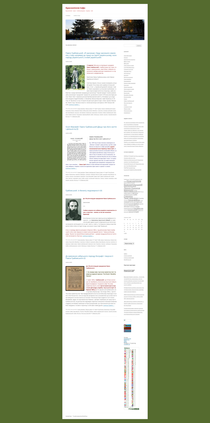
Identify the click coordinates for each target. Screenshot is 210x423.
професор (138, 208)
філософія (126, 212)
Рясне (142, 191)
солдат (86, 178)
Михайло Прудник (128, 95)
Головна (68, 15)
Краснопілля (134, 181)
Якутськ (68, 116)
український (132, 210)
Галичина (100, 110)
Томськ (102, 178)
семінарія (75, 178)
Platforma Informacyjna (129, 160)
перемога (132, 206)
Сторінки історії (128, 107)
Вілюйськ (95, 110)
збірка (97, 242)
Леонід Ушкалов (128, 87)
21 (136, 227)
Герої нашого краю (129, 65)
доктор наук (133, 202)
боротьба (71, 242)
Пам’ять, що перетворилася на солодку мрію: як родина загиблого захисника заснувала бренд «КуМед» (134, 138)
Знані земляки (81, 108)
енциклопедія (128, 204)
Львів (72, 244)
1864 (99, 240)
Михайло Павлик (88, 311)
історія (136, 212)
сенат (79, 178)
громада (88, 174)
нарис (75, 244)
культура (126, 205)
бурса (72, 110)
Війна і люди (127, 61)
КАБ (141, 179)
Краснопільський (133, 184)
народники (95, 112)
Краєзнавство (127, 81)
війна (137, 200)
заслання (105, 174)
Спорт (125, 105)
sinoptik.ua (127, 344)
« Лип (125, 233)
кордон (141, 204)
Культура (126, 85)
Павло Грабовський (108, 112)
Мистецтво (126, 93)
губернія (93, 174)
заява (71, 311)
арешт (99, 108)
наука (137, 205)
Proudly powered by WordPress (80, 416)
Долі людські (127, 73)
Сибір (91, 114)
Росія (138, 191)
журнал (67, 311)
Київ (125, 181)
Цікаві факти (127, 112)
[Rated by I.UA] (127, 321)
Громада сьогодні (128, 69)
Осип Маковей (89, 176)
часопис (106, 114)
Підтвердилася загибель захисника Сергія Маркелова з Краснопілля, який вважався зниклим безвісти (134, 289)
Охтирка (100, 112)
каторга (71, 176)
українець (111, 178)
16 (141, 225)
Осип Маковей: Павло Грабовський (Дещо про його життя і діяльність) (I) (91, 128)
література (88, 112)
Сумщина (128, 196)
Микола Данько (128, 91)
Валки (81, 110)
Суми (135, 194)
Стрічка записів (128, 255)
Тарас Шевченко (131, 198)
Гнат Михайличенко (129, 67)
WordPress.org (127, 259)
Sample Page (77, 15)
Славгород (134, 193)
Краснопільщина (130, 186)
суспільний (91, 178)
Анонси (126, 57)
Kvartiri (125, 170)
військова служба (87, 110)
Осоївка (135, 190)
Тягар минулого (128, 110)
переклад (90, 244)
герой (141, 200)
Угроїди (141, 198)
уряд (115, 178)
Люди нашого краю (129, 89)
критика (113, 242)
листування (82, 112)
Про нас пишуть (128, 103)
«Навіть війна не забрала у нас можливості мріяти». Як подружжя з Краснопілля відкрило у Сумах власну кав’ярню (134, 132)
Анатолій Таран (128, 55)
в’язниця (77, 110)
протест (74, 114)
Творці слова (88, 108)
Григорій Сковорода (135, 179)
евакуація (139, 202)
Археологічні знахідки (129, 59)
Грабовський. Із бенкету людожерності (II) (84, 190)
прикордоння (128, 209)
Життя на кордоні (128, 77)
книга (136, 203)
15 (138, 225)
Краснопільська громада (129, 183)
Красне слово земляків (129, 83)
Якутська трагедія (85, 313)
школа (131, 212)
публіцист (108, 244)
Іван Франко (71, 112)
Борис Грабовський (107, 108)
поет (67, 178)
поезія (70, 114)
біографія (112, 309)
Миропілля (128, 190)
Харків (101, 114)
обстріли (127, 206)
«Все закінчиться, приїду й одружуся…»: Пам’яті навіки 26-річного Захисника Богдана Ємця (134, 303)
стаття (79, 246)
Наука (125, 99)
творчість (97, 178)
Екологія (126, 75)
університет (140, 210)
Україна (126, 200)
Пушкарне (79, 114)
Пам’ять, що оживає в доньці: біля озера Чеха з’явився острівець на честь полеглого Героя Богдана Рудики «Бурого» (134, 144)
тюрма (106, 178)
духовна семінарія (108, 110)
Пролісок (98, 244)
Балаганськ (72, 174)
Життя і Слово (98, 174)
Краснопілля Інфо (75, 7)
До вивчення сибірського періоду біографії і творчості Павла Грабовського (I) (89, 257)
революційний (86, 114)
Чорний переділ (112, 114)
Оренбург (82, 176)
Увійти (125, 253)
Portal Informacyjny (129, 164)
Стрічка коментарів (129, 257)
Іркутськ (77, 112)
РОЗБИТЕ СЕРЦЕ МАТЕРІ (135, 170)
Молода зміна (127, 97)
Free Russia (111, 172)
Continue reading (74, 104)
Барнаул (78, 174)
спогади (125, 210)
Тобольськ (96, 114)
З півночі (87, 242)
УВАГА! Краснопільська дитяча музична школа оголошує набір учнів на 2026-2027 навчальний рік (134, 296)
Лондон (82, 311)
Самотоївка (127, 193)
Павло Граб (97, 176)
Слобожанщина (73, 246)
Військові (126, 63)
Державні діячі (127, 71)
